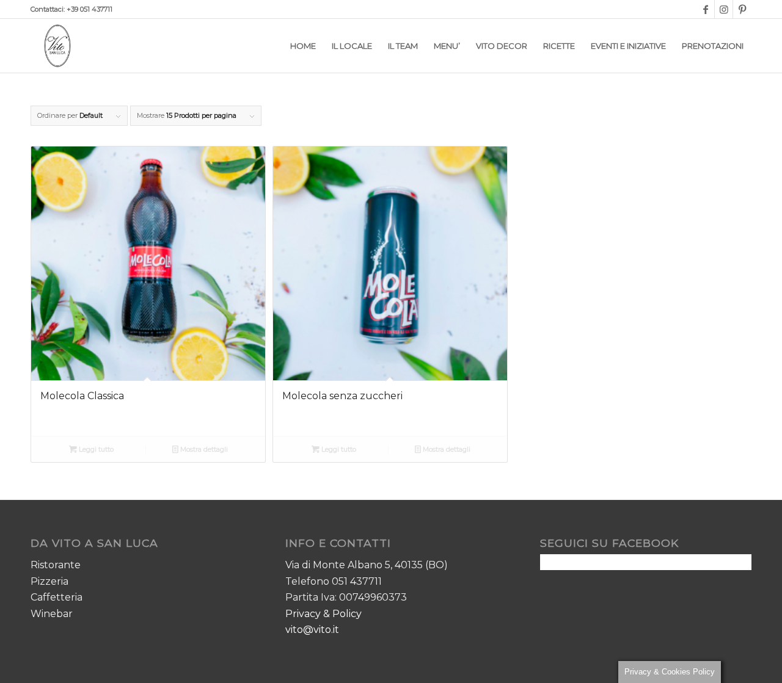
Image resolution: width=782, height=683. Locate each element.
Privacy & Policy (323, 614)
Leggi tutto (95, 449)
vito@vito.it (312, 629)
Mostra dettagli (203, 449)
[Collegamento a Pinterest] (742, 9)
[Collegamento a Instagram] (724, 9)
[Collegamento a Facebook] (705, 9)
